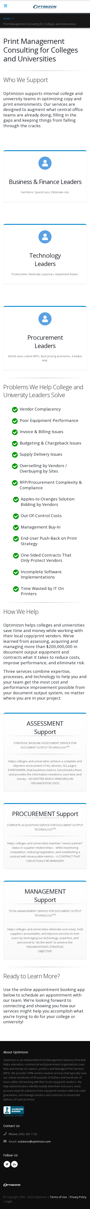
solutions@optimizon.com (34, 1141)
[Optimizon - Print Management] (45, 7)
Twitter (7, 1164)
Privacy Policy (78, 1197)
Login (8, 1201)
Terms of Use (58, 1197)
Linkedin (14, 1164)
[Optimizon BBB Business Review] (13, 1111)
